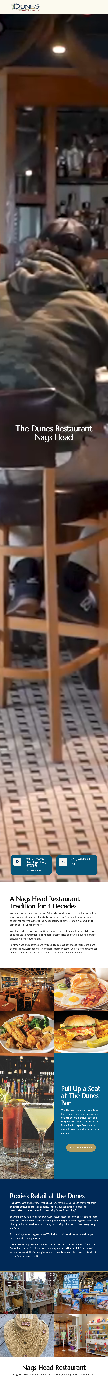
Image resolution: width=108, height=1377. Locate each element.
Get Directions (33, 870)
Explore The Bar (81, 1147)
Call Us (75, 864)
